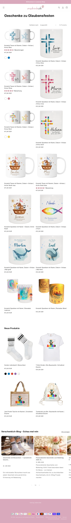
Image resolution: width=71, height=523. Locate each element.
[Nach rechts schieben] (39, 485)
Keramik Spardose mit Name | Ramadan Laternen (17, 309)
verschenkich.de (20, 517)
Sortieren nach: (34, 25)
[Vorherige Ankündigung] (3, 2)
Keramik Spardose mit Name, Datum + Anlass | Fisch (51, 227)
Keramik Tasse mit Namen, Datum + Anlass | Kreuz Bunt (19, 128)
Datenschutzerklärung (51, 517)
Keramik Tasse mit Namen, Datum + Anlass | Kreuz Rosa (19, 87)
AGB (60, 517)
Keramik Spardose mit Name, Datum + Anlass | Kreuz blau (51, 62)
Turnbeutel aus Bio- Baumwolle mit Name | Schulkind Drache (50, 412)
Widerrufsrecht (40, 517)
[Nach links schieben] (32, 485)
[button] (4, 7)
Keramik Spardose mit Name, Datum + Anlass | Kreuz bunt (51, 143)
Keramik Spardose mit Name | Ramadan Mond (51, 308)
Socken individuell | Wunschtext (15, 365)
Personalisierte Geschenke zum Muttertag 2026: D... (50, 458)
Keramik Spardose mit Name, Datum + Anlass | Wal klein (51, 268)
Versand (65, 517)
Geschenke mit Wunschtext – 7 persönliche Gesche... (17, 458)
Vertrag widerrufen (35, 502)
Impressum (64, 519)
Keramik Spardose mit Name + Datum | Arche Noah (19, 227)
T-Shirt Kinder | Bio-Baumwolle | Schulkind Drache (50, 366)
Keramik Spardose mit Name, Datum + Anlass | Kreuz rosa (51, 102)
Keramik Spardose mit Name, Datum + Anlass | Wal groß (19, 268)
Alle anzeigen (65, 432)
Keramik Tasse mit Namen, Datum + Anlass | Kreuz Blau (19, 46)
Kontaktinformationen (53, 519)
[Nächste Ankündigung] (68, 2)
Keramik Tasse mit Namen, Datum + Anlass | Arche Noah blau (50, 184)
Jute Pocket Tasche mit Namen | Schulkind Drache (18, 412)
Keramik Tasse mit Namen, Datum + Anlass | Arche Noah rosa (19, 184)
